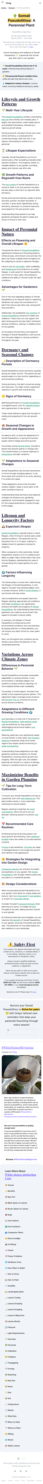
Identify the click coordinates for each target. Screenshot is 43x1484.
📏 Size (8, 1392)
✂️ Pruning (9, 1369)
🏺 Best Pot (10, 1197)
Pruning (5, 847)
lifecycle (5, 120)
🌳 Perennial (10, 1345)
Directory (39, 1480)
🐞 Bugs (8, 1215)
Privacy (17, 1480)
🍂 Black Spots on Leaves (16, 1203)
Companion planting (10, 869)
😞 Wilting (9, 1434)
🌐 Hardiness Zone (13, 1262)
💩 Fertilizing (10, 1244)
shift (34, 907)
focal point (22, 896)
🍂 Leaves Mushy (12, 1321)
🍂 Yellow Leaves (12, 1446)
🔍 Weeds (9, 1410)
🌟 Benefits (10, 1191)
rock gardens (35, 896)
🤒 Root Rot (10, 1381)
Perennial (11, 8)
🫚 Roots (9, 1386)
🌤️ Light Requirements (15, 1333)
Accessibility (30, 1480)
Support (3, 1480)
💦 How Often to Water (15, 1268)
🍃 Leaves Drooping (13, 1304)
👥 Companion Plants (14, 1232)
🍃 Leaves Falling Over (14, 1315)
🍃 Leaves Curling (12, 1298)
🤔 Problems (10, 1357)
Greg (14, 1052)
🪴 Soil (8, 1398)
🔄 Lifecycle (10, 1327)
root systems (31, 313)
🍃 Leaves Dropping (13, 1309)
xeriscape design (21, 899)
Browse (21, 1159)
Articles (3, 8)
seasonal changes (27, 904)
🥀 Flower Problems (13, 1256)
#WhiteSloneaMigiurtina (18, 1047)
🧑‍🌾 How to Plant (12, 1280)
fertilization (16, 604)
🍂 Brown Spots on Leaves (16, 1209)
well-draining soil (28, 798)
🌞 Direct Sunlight (12, 1238)
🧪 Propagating (11, 1363)
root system (10, 185)
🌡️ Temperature (12, 1404)
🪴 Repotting (10, 1375)
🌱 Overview (10, 1339)
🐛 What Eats (10, 1416)
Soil (3, 719)
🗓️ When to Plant (12, 1422)
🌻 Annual (9, 1185)
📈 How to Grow (12, 1274)
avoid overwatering (10, 746)
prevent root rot (12, 700)
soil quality (20, 266)
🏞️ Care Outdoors (12, 1227)
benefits (17, 920)
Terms (23, 1480)
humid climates (32, 591)
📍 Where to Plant (13, 1428)
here (31, 47)
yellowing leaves (33, 405)
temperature (10, 269)
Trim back (28, 847)
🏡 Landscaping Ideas (14, 1292)
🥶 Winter (9, 1440)
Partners (10, 1480)
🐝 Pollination (10, 1351)
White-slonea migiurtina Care (20, 1176)
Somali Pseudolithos (14, 117)
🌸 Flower (9, 1250)
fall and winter (24, 446)
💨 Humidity (10, 1286)
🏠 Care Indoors (12, 1221)
